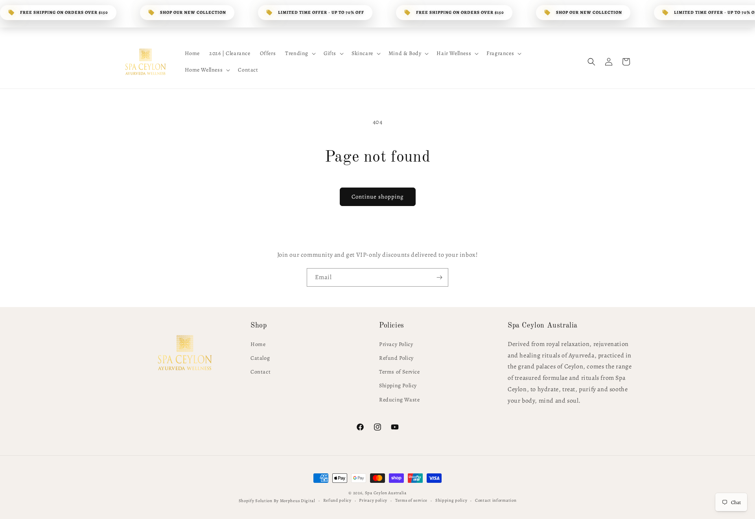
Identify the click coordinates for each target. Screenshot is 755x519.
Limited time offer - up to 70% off (321, 12)
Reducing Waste (399, 399)
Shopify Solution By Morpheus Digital (277, 501)
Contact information (495, 500)
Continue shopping (378, 197)
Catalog (260, 358)
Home (257, 344)
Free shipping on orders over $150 (64, 12)
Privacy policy (373, 500)
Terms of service (411, 500)
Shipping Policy (398, 385)
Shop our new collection (193, 12)
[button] (299, 53)
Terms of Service (399, 371)
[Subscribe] (439, 277)
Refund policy (337, 500)
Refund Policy (396, 358)
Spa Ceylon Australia (386, 493)
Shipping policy (451, 500)
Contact (260, 371)
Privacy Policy (396, 344)
